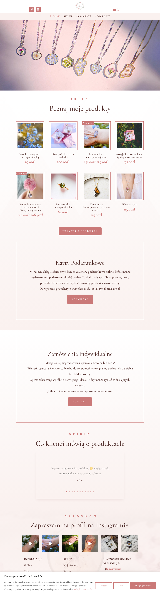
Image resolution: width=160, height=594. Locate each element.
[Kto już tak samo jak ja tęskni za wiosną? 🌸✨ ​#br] (30, 543)
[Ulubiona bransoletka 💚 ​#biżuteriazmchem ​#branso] (70, 543)
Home (55, 16)
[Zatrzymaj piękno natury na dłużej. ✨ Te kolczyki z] (90, 543)
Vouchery (80, 299)
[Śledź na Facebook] (31, 9)
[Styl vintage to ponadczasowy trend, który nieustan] (129, 543)
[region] (80, 583)
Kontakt (102, 16)
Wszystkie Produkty (80, 231)
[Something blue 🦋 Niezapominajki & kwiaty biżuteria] (50, 543)
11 (93, 491)
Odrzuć (121, 585)
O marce (83, 16)
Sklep (68, 16)
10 (90, 491)
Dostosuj (104, 585)
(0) (118, 10)
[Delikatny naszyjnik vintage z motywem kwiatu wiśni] (109, 543)
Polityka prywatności (83, 589)
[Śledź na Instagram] (38, 9)
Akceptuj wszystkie (143, 585)
